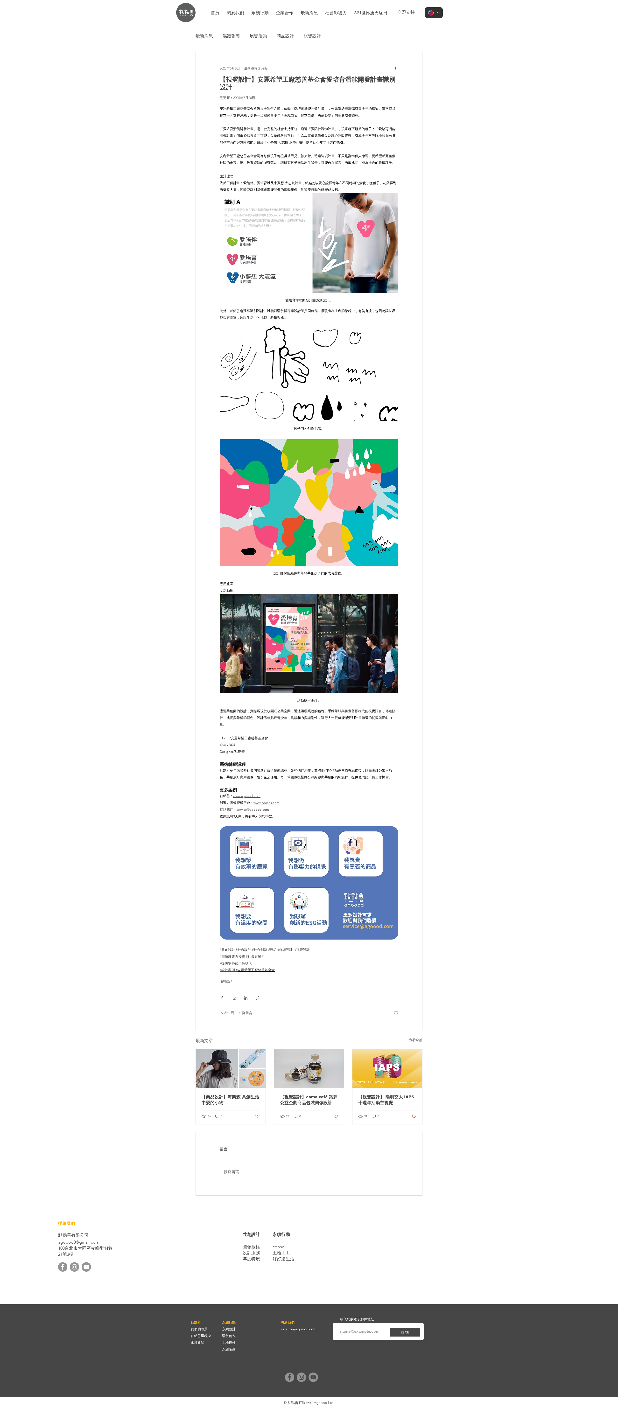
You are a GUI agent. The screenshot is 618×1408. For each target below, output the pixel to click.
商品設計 (285, 36)
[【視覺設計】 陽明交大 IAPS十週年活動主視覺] (387, 1068)
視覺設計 (312, 36)
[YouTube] (86, 1267)
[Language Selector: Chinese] (434, 12)
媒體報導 (231, 36)
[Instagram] (74, 1267)
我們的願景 (199, 1329)
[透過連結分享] (257, 998)
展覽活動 (258, 36)
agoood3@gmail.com (78, 1242)
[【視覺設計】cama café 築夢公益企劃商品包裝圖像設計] (309, 1068)
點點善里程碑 (201, 1336)
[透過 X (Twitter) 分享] (234, 998)
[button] (260, 13)
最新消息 (204, 36)
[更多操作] (395, 68)
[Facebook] (62, 1267)
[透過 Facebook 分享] (222, 998)
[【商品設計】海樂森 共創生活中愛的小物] (231, 1068)
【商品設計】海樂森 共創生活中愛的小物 (230, 1099)
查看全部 (415, 1040)
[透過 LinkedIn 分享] (245, 998)
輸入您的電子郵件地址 (357, 1319)
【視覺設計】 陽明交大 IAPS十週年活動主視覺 (386, 1099)
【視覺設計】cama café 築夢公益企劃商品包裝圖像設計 (308, 1099)
